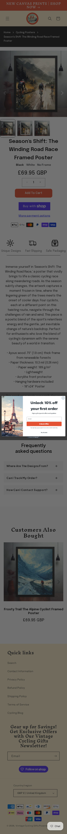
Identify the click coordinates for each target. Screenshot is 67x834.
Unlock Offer (44, 424)
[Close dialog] (63, 397)
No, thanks (44, 432)
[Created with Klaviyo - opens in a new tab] (33, 437)
